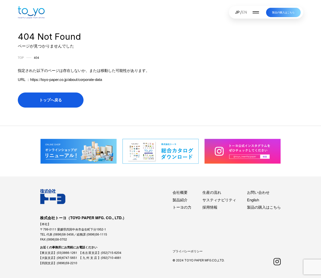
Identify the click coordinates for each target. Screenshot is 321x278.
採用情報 (209, 207)
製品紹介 (180, 199)
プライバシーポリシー (188, 251)
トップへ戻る (50, 100)
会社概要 (180, 192)
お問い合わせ (258, 192)
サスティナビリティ (219, 199)
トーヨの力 (182, 207)
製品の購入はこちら (283, 12)
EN (244, 12)
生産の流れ (211, 192)
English (253, 199)
